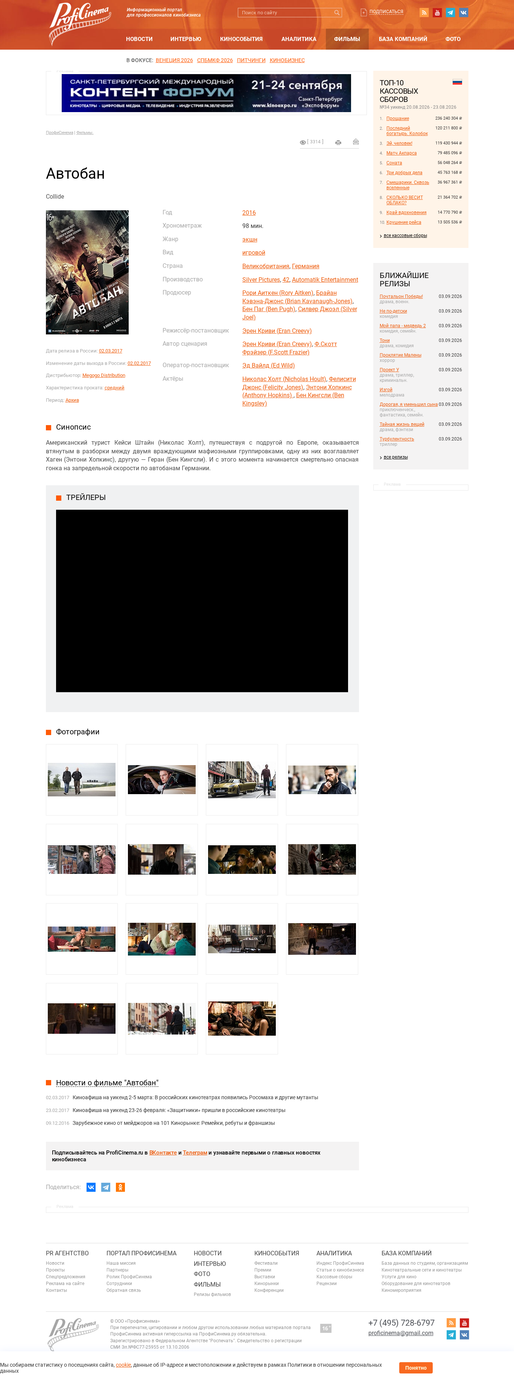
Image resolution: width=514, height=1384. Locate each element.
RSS (424, 12)
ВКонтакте (163, 1152)
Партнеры (117, 1270)
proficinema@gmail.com (400, 1333)
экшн (249, 239)
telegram (450, 12)
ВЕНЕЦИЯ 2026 (174, 60)
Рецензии (326, 1283)
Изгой (386, 389)
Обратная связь (123, 1290)
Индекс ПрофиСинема (340, 1263)
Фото (453, 39)
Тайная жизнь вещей (402, 424)
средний (115, 387)
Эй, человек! (399, 143)
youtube (437, 12)
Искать (337, 12)
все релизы (396, 457)
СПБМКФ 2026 (215, 60)
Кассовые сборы (334, 1276)
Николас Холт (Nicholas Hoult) (284, 379)
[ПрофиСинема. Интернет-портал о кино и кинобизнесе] (80, 16)
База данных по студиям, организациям (425, 1263)
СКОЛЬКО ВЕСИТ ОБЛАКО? (404, 200)
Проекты (55, 1270)
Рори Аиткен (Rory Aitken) (277, 292)
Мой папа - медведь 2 (403, 325)
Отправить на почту (356, 141)
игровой (253, 252)
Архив (72, 400)
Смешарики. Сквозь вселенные (407, 185)
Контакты (56, 1290)
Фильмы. (85, 132)
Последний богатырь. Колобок (407, 131)
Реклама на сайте (65, 1283)
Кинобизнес (287, 60)
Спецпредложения (65, 1276)
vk (464, 12)
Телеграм (195, 1152)
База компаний (403, 39)
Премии (262, 1270)
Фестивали (266, 1263)
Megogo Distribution (103, 375)
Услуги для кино (399, 1276)
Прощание (397, 118)
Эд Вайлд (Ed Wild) (268, 365)
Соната (394, 163)
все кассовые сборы (405, 235)
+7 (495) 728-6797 (401, 1323)
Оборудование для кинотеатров (416, 1283)
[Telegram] (105, 1187)
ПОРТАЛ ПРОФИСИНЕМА (141, 1253)
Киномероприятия (401, 1290)
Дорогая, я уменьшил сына (409, 404)
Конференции (269, 1290)
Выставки (264, 1276)
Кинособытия (241, 39)
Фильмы (347, 39)
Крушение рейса (403, 222)
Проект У (389, 369)
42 (286, 279)
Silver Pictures (261, 279)
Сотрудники (119, 1283)
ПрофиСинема (59, 132)
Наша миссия (121, 1263)
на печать (338, 143)
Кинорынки (266, 1283)
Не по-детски (393, 311)
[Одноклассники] (120, 1187)
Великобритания (265, 266)
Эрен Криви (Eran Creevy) (277, 330)
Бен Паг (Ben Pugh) (268, 309)
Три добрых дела (404, 172)
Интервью (185, 39)
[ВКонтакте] (91, 1187)
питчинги (251, 60)
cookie (123, 1365)
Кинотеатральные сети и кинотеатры (422, 1270)
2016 (249, 212)
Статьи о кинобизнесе (340, 1270)
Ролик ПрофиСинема (129, 1276)
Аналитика (298, 39)
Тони (385, 340)
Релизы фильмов (212, 1294)
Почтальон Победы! (401, 296)
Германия (305, 266)
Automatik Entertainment (325, 279)
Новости (139, 39)
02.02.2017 (139, 363)
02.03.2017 (110, 351)
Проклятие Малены (400, 355)
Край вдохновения (406, 212)
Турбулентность (397, 439)
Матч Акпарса (401, 153)
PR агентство (67, 1253)
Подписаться (386, 11)
